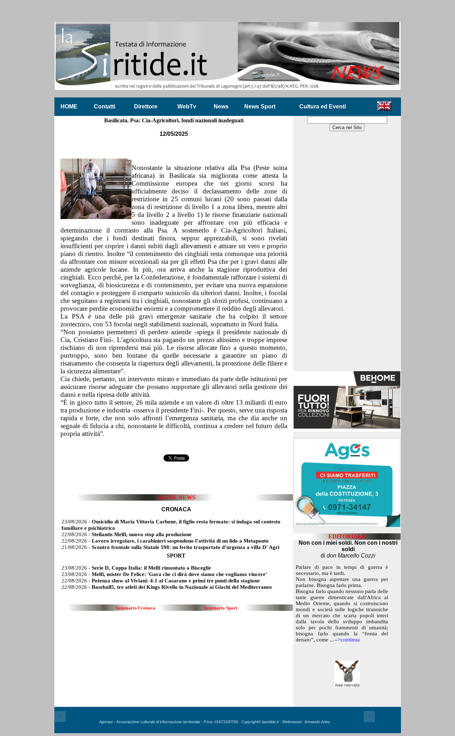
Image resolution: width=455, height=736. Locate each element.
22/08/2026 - (126, 534)
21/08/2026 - (170, 547)
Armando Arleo (317, 722)
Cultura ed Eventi (322, 106)
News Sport (259, 106)
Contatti (104, 106)
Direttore (145, 106)
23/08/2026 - (136, 568)
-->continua (347, 639)
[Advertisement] (346, 251)
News (221, 106)
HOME (68, 106)
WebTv (186, 106)
